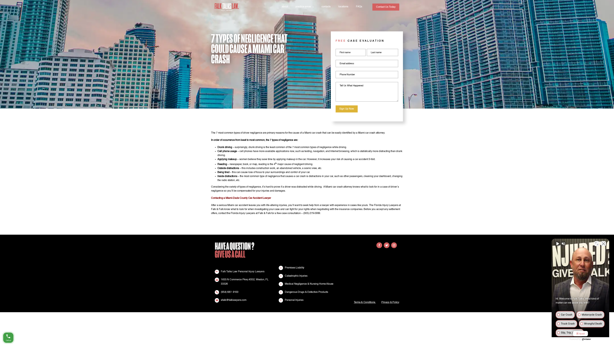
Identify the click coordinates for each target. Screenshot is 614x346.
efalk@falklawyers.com (233, 300)
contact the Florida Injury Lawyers (236, 213)
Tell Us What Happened (351, 85)
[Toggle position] (596, 243)
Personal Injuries (294, 300)
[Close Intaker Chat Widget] (603, 243)
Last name (376, 52)
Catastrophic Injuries (296, 276)
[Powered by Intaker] (586, 339)
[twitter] (387, 245)
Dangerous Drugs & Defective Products (306, 292)
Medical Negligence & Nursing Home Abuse (309, 284)
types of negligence (250, 187)
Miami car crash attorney (338, 187)
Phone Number (347, 74)
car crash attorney (375, 133)
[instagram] (394, 245)
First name (345, 52)
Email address (347, 63)
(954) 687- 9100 (229, 292)
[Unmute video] (557, 243)
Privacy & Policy (390, 302)
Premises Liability (294, 268)
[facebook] (379, 245)
